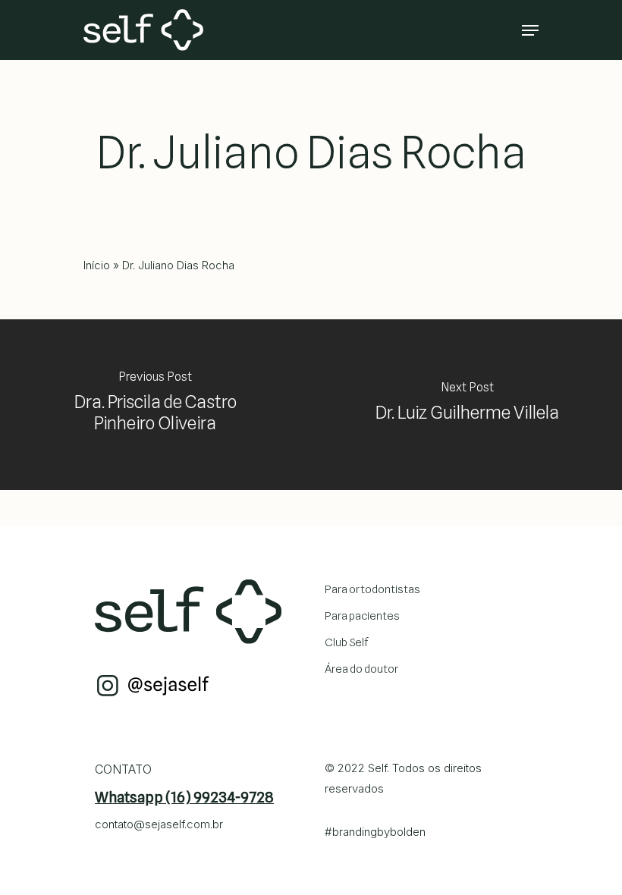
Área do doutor (361, 669)
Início (96, 265)
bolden (408, 831)
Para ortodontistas (372, 589)
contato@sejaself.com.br (159, 824)
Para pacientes (362, 616)
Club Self (347, 642)
